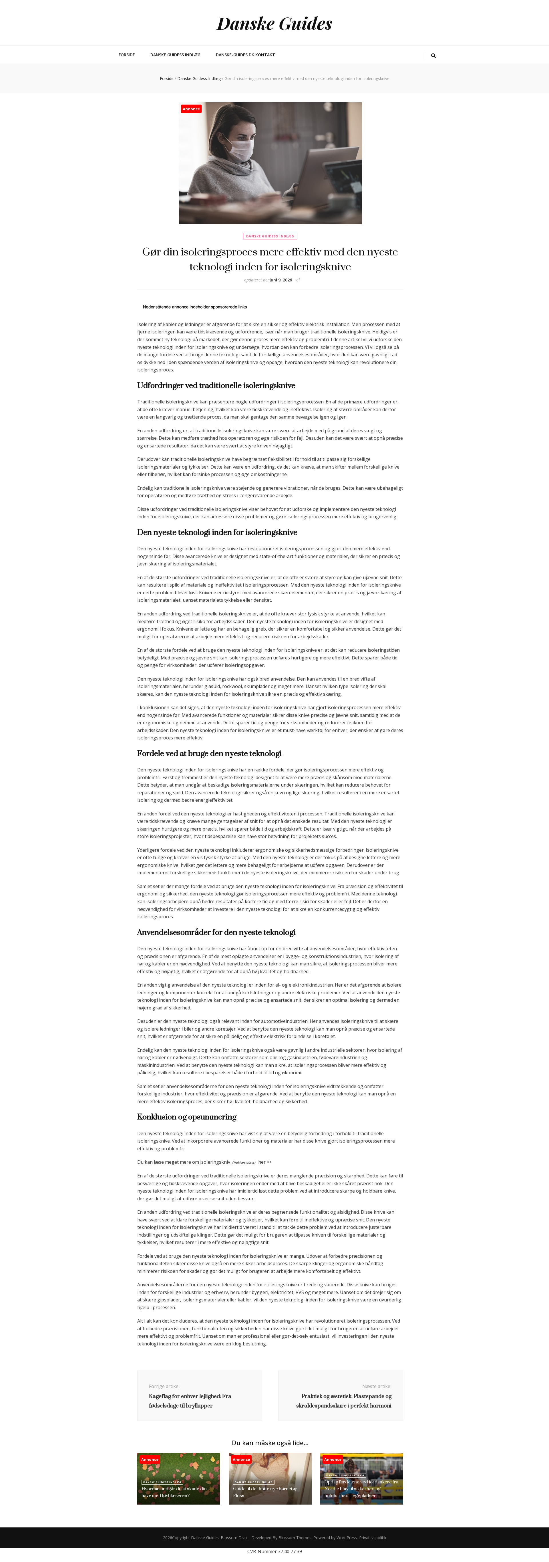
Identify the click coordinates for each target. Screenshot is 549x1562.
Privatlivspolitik (372, 1537)
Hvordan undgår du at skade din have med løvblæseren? (174, 1492)
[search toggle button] (433, 56)
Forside (127, 54)
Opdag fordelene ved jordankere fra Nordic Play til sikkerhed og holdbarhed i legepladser (361, 1488)
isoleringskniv (215, 1162)
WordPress (347, 1537)
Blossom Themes (295, 1537)
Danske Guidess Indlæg (175, 54)
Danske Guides (274, 22)
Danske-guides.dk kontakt (245, 54)
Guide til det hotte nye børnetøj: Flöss (265, 1492)
